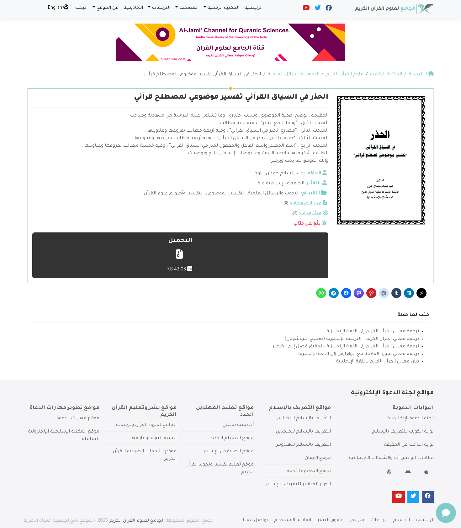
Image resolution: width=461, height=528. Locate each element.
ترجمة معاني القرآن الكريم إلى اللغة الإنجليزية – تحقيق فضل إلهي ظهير (346, 346)
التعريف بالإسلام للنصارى (304, 418)
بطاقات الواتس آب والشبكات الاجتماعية (391, 458)
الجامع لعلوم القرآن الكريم (136, 521)
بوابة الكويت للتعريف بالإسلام (403, 431)
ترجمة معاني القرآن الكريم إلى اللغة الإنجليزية (372, 331)
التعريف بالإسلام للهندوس (303, 445)
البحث (81, 8)
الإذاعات (378, 520)
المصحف (189, 8)
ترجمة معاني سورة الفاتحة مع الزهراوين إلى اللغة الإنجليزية (358, 354)
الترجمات (161, 8)
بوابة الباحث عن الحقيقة (409, 445)
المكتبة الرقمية (223, 8)
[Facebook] (328, 9)
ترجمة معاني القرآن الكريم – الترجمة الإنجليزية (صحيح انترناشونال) (351, 339)
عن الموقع (108, 8)
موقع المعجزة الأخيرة (309, 471)
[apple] (427, 473)
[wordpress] (390, 473)
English (55, 8)
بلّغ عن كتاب (307, 223)
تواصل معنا (255, 520)
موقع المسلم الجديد (232, 438)
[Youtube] (305, 9)
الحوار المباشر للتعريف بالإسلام (298, 484)
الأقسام (401, 520)
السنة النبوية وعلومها (153, 438)
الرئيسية (253, 8)
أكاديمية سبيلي (238, 425)
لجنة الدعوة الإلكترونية (410, 418)
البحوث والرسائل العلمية (273, 193)
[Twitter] (317, 9)
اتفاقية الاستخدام (292, 520)
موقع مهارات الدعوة (77, 418)
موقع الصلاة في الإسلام (229, 451)
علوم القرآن (156, 193)
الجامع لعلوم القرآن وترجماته (146, 425)
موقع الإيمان (318, 458)
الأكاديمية (133, 8)
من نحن (356, 520)
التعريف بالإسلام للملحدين (303, 431)
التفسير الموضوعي (226, 193)
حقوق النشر (329, 520)
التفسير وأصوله (187, 193)
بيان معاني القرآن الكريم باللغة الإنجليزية (377, 361)
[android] (408, 473)
